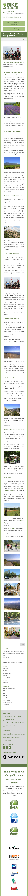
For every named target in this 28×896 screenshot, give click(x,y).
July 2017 (5, 680)
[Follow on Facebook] (4, 747)
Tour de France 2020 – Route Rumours (12, 662)
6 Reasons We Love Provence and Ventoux (13, 62)
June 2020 (5, 668)
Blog (22, 64)
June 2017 (5, 682)
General (5, 66)
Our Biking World (7, 702)
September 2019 (7, 673)
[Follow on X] (7, 747)
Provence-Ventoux (8, 326)
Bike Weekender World (9, 688)
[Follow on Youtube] (10, 747)
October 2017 (6, 677)
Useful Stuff (10, 66)
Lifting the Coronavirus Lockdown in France (14, 657)
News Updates (6, 700)
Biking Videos (6, 691)
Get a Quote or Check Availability (14, 23)
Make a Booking (14, 29)
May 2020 (5, 671)
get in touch (11, 528)
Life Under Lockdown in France (11, 660)
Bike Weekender (8, 64)
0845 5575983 (10, 720)
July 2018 (5, 675)
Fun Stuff (5, 695)
